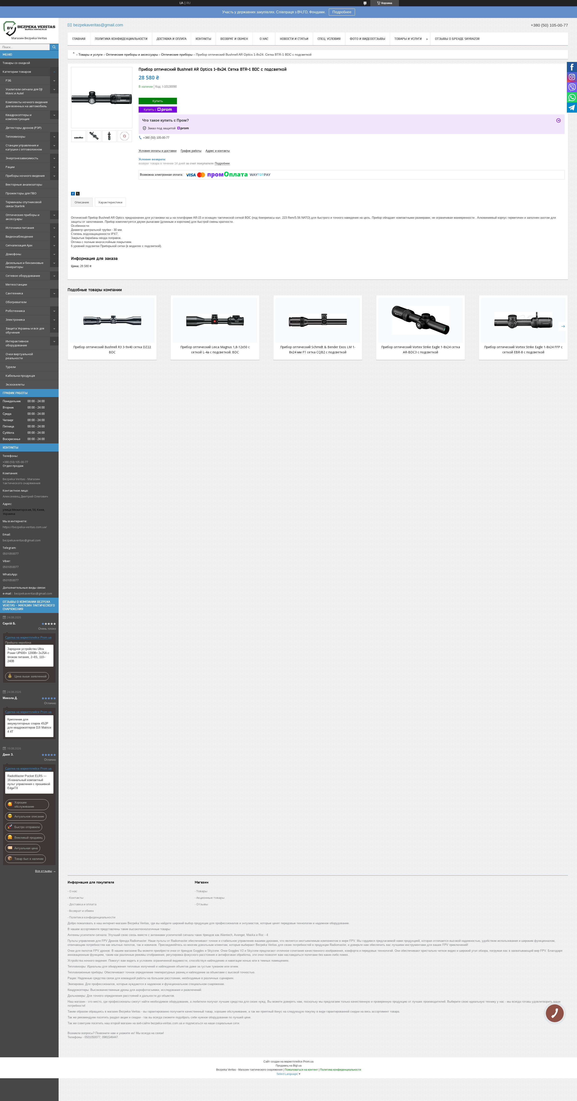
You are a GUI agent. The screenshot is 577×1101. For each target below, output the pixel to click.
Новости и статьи (294, 39)
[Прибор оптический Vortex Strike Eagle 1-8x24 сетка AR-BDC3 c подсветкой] (420, 320)
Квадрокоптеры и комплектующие (19, 117)
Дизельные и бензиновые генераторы (25, 265)
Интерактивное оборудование (17, 343)
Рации (10, 167)
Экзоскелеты (15, 384)
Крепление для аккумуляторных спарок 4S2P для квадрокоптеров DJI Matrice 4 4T (29, 725)
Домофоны (13, 254)
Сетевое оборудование (23, 276)
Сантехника (14, 293)
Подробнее (341, 12)
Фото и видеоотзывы (367, 39)
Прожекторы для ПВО (21, 193)
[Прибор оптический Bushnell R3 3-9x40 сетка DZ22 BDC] (112, 320)
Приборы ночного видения (25, 176)
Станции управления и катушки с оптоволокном (24, 147)
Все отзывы (43, 871)
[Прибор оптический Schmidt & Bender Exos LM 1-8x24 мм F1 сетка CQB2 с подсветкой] (318, 320)
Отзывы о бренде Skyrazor (457, 39)
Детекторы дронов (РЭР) (23, 128)
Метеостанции (16, 284)
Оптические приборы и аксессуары (22, 217)
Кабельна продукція (20, 376)
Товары (201, 891)
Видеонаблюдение (19, 236)
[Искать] (54, 47)
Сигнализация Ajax (19, 245)
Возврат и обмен (234, 39)
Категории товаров (17, 72)
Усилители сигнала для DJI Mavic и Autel (24, 91)
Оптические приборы (176, 54)
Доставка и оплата (171, 39)
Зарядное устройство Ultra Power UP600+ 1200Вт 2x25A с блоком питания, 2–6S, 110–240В (28, 655)
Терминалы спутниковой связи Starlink (23, 204)
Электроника (15, 320)
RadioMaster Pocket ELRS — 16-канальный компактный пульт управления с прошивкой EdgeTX (28, 782)
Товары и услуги (408, 39)
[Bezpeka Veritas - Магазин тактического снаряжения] (29, 28)
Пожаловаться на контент (301, 1069)
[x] (78, 194)
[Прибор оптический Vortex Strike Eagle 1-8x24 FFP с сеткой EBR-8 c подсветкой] (523, 320)
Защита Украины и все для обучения (25, 330)
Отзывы (202, 904)
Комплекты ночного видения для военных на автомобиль (27, 104)
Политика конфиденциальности (121, 39)
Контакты (203, 39)
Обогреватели (16, 302)
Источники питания (20, 228)
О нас (264, 39)
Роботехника (15, 311)
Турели (11, 367)
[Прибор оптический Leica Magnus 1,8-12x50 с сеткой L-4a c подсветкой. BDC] (215, 320)
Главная (78, 39)
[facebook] (73, 194)
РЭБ (8, 80)
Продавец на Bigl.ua (289, 1065)
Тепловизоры (15, 136)
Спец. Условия (329, 39)
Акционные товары (210, 898)
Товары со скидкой (16, 63)
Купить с (150, 109)
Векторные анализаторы (24, 184)
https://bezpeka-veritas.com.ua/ (25, 527)
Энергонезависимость (22, 158)
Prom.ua (308, 1061)
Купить (158, 101)
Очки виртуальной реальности (19, 356)
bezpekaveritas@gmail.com (22, 540)
